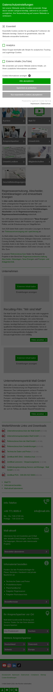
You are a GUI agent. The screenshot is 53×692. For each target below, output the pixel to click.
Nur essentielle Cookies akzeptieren (26, 95)
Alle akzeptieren (26, 81)
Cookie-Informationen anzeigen (14, 76)
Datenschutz (46, 104)
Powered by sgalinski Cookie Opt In (36, 101)
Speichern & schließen (26, 88)
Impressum (35, 104)
